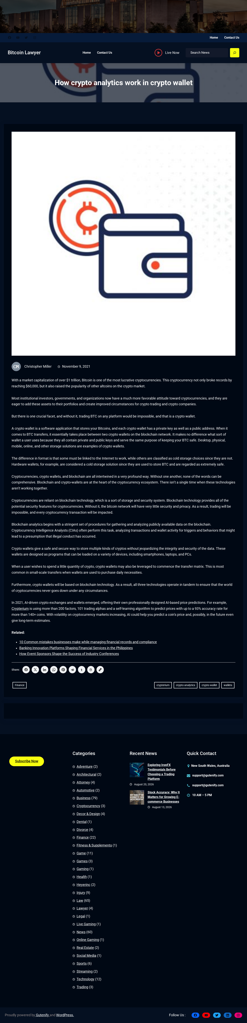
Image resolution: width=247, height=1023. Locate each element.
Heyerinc (83, 885)
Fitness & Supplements (94, 845)
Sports (82, 963)
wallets (228, 685)
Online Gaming (88, 940)
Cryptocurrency (88, 806)
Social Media (86, 956)
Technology (85, 979)
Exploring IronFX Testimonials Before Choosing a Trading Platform (162, 772)
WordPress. (65, 1015)
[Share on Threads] (91, 669)
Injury (81, 893)
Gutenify (42, 1015)
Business (84, 798)
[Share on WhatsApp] (54, 669)
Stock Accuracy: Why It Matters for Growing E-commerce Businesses (164, 797)
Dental (82, 822)
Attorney (83, 782)
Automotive (86, 790)
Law (80, 901)
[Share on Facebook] (26, 669)
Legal (81, 916)
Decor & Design (88, 814)
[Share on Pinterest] (63, 669)
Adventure (85, 767)
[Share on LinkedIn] (44, 669)
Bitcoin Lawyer (24, 52)
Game (81, 853)
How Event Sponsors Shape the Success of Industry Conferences (69, 654)
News (81, 932)
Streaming (85, 971)
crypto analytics (185, 685)
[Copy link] (100, 669)
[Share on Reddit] (72, 669)
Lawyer (82, 908)
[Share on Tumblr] (81, 669)
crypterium (162, 685)
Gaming (83, 869)
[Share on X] (35, 669)
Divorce (82, 830)
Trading (82, 987)
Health (82, 877)
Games (82, 861)
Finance (19, 685)
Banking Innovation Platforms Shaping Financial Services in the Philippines (76, 648)
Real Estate (85, 948)
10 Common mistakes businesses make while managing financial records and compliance (88, 642)
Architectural (86, 774)
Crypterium (20, 609)
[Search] (234, 52)
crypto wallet (209, 685)
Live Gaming (86, 924)
